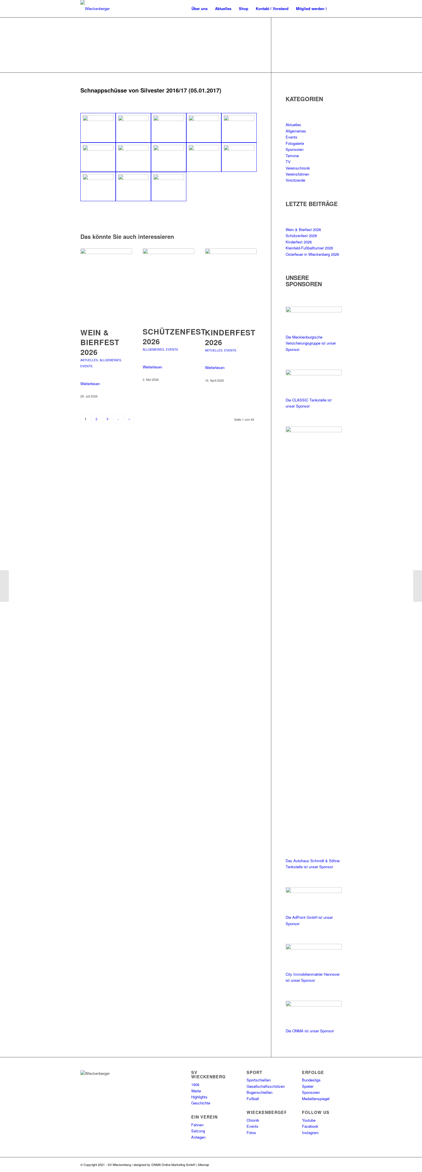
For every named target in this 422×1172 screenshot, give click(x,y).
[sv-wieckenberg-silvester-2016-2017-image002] (133, 127)
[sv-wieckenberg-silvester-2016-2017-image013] (168, 186)
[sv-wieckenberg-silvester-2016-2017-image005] (239, 127)
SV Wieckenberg (119, 1164)
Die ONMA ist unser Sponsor (310, 1030)
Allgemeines (110, 360)
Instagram (310, 1132)
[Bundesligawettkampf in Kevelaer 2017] (4, 586)
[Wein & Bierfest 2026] (106, 285)
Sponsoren (294, 149)
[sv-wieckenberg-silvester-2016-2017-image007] (133, 157)
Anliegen (198, 1137)
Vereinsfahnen (297, 174)
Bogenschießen (259, 1092)
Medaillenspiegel (316, 1098)
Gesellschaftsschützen (266, 1086)
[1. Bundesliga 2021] (417, 586)
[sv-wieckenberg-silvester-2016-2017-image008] (168, 157)
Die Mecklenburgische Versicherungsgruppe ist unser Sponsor (311, 343)
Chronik (253, 1120)
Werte (196, 1091)
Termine (292, 155)
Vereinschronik (298, 168)
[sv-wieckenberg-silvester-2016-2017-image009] (204, 157)
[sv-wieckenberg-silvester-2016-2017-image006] (98, 157)
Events (86, 366)
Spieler (307, 1086)
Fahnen (197, 1124)
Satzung (198, 1130)
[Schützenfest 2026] (168, 284)
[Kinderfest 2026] (231, 285)
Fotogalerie (295, 143)
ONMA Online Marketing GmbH (173, 1164)
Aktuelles (89, 360)
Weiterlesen (90, 383)
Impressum (236, 1164)
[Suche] (336, 8)
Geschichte (200, 1103)
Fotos (251, 1132)
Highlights (199, 1097)
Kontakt (250, 1164)
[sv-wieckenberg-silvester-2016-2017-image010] (239, 157)
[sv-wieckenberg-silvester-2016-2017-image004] (204, 127)
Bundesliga (311, 1080)
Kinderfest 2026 (230, 337)
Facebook (310, 1126)
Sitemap (203, 1164)
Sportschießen (259, 1080)
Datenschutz (219, 1164)
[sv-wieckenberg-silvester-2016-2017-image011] (98, 186)
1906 (195, 1084)
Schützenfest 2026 (174, 336)
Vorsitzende (295, 180)
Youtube (308, 1120)
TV (288, 161)
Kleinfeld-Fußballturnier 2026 (309, 248)
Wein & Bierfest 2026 (99, 342)
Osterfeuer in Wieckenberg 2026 (312, 254)
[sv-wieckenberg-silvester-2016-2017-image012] (133, 186)
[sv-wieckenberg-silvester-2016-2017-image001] (98, 127)
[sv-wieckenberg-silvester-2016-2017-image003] (168, 127)
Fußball (253, 1098)
